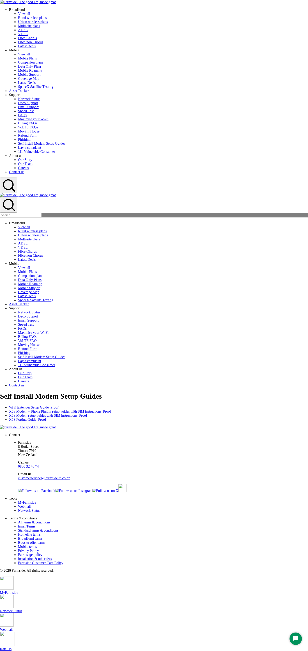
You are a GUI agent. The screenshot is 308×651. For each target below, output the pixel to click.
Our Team (25, 164)
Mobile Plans (27, 58)
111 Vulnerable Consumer (36, 151)
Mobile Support (29, 74)
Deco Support (28, 103)
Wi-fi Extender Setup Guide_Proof (33, 407)
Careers (23, 168)
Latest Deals (27, 46)
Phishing (24, 139)
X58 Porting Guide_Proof (27, 419)
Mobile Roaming (30, 70)
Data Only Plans (29, 66)
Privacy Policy (28, 551)
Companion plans (30, 62)
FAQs (22, 115)
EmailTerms (26, 526)
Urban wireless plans (33, 22)
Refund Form (27, 135)
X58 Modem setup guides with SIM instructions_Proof (48, 415)
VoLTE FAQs (28, 127)
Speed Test (26, 111)
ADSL (23, 30)
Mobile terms (27, 546)
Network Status (29, 99)
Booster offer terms (31, 542)
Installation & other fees (35, 559)
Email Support (28, 107)
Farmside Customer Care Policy (40, 563)
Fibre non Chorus (30, 42)
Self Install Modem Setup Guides (41, 143)
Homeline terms (29, 534)
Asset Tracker (19, 91)
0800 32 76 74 (28, 466)
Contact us (16, 172)
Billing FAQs (27, 123)
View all (24, 14)
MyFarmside (27, 502)
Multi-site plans (29, 26)
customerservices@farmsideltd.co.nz (44, 478)
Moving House (28, 131)
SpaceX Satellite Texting (35, 87)
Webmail (24, 506)
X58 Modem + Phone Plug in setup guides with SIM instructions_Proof (60, 411)
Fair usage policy (30, 555)
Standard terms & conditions (38, 530)
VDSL (23, 34)
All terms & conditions (34, 522)
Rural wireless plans (32, 18)
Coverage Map (28, 78)
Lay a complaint (29, 147)
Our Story (25, 160)
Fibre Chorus (27, 38)
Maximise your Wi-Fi (33, 119)
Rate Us (5, 649)
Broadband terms (30, 538)
